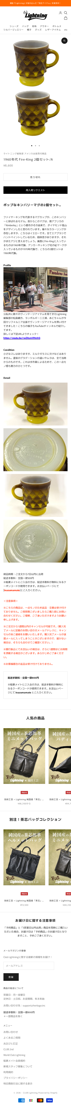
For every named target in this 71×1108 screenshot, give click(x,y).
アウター (44, 26)
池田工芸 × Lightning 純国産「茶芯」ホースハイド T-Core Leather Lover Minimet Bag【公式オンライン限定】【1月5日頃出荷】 (24, 799)
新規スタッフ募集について (17, 1066)
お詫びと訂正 (10, 1043)
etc (66, 29)
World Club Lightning (14, 1055)
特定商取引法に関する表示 (17, 1083)
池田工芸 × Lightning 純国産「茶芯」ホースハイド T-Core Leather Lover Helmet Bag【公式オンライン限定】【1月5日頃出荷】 (24, 900)
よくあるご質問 (11, 1037)
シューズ (14, 26)
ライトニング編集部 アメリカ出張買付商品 (25, 153)
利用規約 (8, 1072)
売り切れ (35, 177)
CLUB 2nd (8, 1049)
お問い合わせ (10, 1032)
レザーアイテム (53, 29)
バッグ (25, 26)
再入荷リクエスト (35, 190)
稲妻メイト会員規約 (14, 1060)
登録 (11, 977)
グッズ (38, 29)
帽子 (29, 29)
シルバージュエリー (13, 29)
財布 (34, 26)
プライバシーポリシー (15, 1077)
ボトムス (56, 26)
